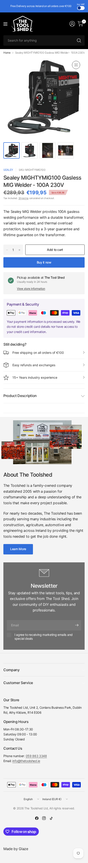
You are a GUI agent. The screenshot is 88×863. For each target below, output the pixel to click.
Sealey (8, 169)
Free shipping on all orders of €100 (38, 352)
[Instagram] (44, 818)
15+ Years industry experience (34, 377)
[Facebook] (36, 818)
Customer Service (18, 682)
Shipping (23, 198)
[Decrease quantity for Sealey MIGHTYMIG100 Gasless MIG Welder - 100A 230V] (7, 250)
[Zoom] (76, 65)
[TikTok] (51, 818)
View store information (31, 288)
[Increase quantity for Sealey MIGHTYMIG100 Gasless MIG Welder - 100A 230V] (19, 250)
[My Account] (72, 24)
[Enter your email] (76, 625)
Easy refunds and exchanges (33, 365)
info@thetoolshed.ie (26, 761)
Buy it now (44, 262)
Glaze (23, 848)
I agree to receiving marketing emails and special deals (43, 637)
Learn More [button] (18, 549)
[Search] (79, 40)
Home (7, 52)
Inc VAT (81, 4)
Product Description (20, 395)
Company (11, 670)
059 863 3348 (36, 756)
